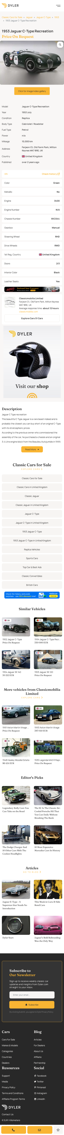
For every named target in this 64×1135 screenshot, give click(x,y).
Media (5, 1081)
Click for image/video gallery (32, 91)
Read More (30, 449)
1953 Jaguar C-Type (32, 531)
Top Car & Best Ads (32, 567)
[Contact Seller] (13, 1130)
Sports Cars (32, 558)
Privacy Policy (8, 1087)
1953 (56, 17)
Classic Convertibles (32, 575)
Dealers (5, 1062)
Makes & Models (10, 1045)
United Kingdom (34, 156)
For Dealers (39, 1045)
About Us (38, 1051)
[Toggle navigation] (58, 5)
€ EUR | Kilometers (11, 1120)
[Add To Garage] (58, 1130)
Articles (37, 1039)
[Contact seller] (39, 1130)
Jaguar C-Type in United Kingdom (32, 522)
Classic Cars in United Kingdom (32, 487)
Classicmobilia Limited (31, 298)
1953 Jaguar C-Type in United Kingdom (32, 540)
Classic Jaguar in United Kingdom (32, 504)
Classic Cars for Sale (12, 17)
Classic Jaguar (32, 496)
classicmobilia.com (28, 311)
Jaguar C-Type (43, 17)
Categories (7, 1051)
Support (6, 1075)
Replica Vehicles (32, 549)
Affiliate (37, 1056)
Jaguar (29, 17)
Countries (7, 1056)
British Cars (32, 584)
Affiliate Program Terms (13, 1098)
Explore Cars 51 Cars (32, 318)
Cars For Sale (8, 1039)
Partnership (39, 1062)
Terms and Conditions (12, 1093)
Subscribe (33, 1004)
